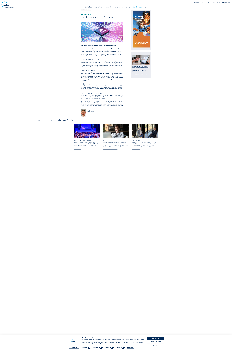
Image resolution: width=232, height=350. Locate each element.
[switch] (101, 348)
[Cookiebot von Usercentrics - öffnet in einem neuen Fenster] (74, 348)
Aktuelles (146, 7)
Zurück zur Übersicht (86, 9)
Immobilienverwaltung (113, 7)
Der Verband (88, 7)
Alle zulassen (155, 338)
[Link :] (141, 29)
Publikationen (137, 7)
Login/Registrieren (226, 2)
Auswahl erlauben (156, 341)
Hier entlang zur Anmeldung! (141, 74)
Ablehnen (155, 345)
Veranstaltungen (126, 7)
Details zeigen (130, 347)
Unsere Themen (99, 7)
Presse (214, 2)
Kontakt (218, 2)
